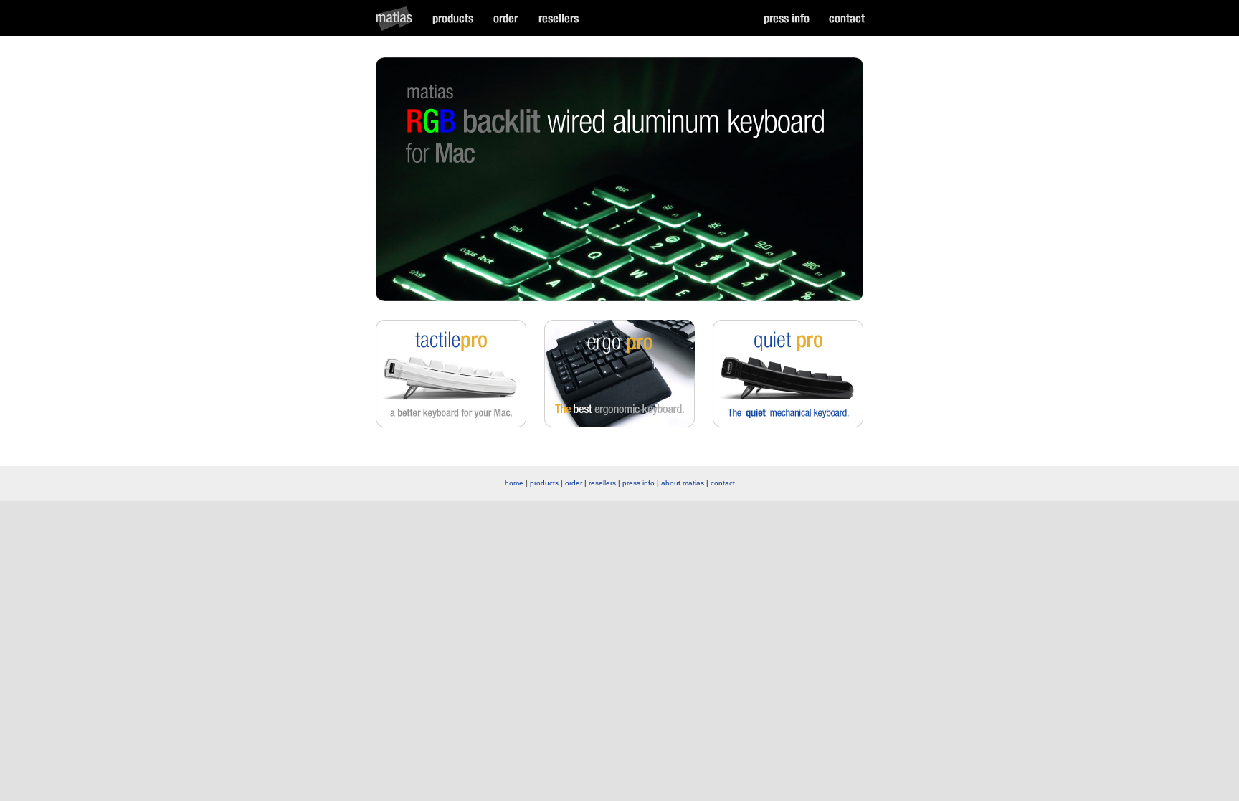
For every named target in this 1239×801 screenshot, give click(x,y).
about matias (682, 483)
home (514, 483)
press (786, 18)
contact (847, 18)
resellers (602, 483)
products (452, 18)
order (505, 18)
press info (638, 483)
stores (558, 18)
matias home (398, 18)
